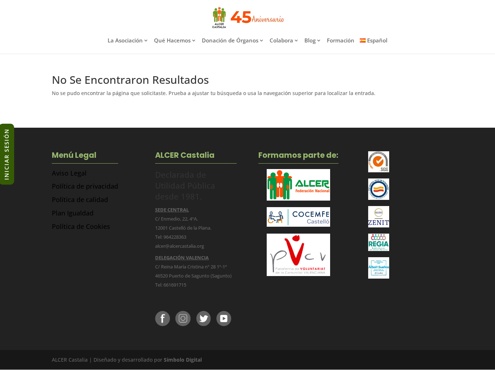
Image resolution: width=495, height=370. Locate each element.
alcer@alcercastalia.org (179, 246)
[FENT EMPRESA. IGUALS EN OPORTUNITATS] (379, 197)
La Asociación (125, 41)
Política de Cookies (81, 226)
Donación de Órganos (230, 41)
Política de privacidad (85, 186)
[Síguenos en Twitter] (203, 324)
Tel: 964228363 (170, 237)
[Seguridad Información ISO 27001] (379, 225)
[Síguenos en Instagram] (182, 324)
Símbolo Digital (183, 359)
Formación (340, 41)
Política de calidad (80, 199)
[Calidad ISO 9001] (379, 170)
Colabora (281, 41)
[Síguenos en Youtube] (223, 324)
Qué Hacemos (172, 41)
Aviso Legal (69, 173)
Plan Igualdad (72, 213)
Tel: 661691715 (170, 284)
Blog (310, 41)
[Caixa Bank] (379, 249)
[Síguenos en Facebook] (162, 324)
